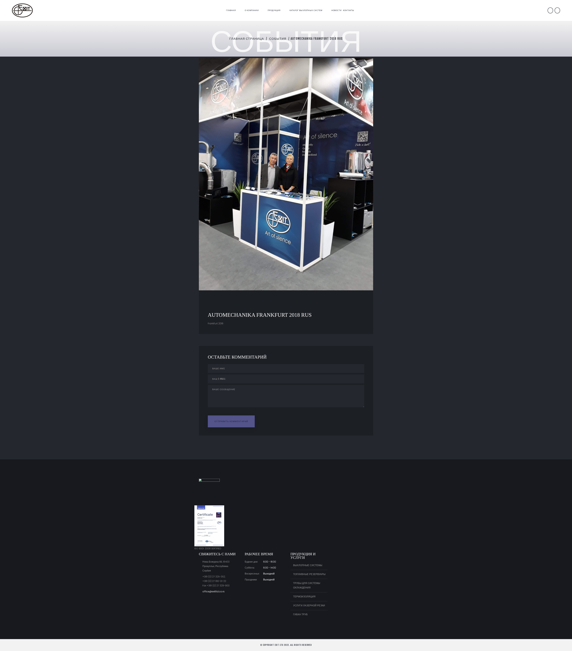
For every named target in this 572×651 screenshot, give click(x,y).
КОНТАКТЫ (348, 10)
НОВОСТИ (336, 10)
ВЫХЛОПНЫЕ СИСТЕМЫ (307, 565)
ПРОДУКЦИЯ (274, 10)
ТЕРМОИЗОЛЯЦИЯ (304, 596)
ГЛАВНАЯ (231, 10)
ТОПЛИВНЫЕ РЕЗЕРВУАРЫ (309, 574)
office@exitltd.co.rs (213, 591)
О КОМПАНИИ (252, 10)
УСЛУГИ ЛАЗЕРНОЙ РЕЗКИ (309, 605)
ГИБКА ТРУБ (300, 614)
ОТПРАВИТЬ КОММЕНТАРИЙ (231, 421)
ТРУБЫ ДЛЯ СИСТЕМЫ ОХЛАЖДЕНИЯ (306, 585)
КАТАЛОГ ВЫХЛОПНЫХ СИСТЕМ (306, 10)
